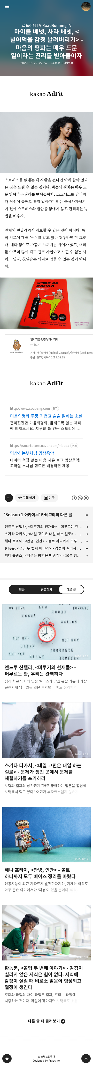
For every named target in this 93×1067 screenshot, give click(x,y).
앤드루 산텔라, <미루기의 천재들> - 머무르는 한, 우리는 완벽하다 (46, 526)
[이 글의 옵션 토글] (9, 498)
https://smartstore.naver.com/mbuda (39, 446)
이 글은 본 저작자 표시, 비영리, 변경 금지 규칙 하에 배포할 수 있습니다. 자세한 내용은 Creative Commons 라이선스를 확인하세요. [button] (80, 498)
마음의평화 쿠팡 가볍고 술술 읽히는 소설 (46, 416)
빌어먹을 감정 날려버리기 (44, 339)
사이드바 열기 (7, 6)
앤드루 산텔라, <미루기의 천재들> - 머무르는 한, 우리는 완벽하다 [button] (46, 649)
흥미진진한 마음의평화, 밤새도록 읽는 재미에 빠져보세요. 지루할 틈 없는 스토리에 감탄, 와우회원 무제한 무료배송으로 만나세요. (46, 426)
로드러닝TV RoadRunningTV (46, 25)
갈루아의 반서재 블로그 (7, 1058)
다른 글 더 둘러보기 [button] (44, 1021)
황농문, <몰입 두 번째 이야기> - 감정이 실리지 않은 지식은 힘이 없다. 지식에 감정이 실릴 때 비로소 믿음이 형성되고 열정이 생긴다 (46, 548)
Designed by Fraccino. (46, 1060)
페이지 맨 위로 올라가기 (86, 1058)
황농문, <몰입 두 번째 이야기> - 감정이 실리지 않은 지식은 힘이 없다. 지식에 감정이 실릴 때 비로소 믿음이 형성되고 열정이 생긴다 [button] (46, 955)
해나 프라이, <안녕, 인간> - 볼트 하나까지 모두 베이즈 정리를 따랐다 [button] (46, 851)
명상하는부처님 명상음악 (32, 453)
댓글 (22, 589)
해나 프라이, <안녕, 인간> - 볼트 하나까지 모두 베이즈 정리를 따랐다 (46, 541)
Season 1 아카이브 (62, 63)
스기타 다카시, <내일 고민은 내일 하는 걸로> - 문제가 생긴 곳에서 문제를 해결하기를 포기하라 (46, 533)
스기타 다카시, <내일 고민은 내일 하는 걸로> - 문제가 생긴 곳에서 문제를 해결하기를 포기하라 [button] (46, 750)
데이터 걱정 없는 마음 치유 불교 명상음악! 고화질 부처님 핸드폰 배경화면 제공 (45, 463)
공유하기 (46, 589)
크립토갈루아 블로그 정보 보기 (86, 6)
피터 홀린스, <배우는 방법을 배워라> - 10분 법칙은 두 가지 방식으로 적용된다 (46, 555)
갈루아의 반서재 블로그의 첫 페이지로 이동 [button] (46, 6)
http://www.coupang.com (30, 408)
